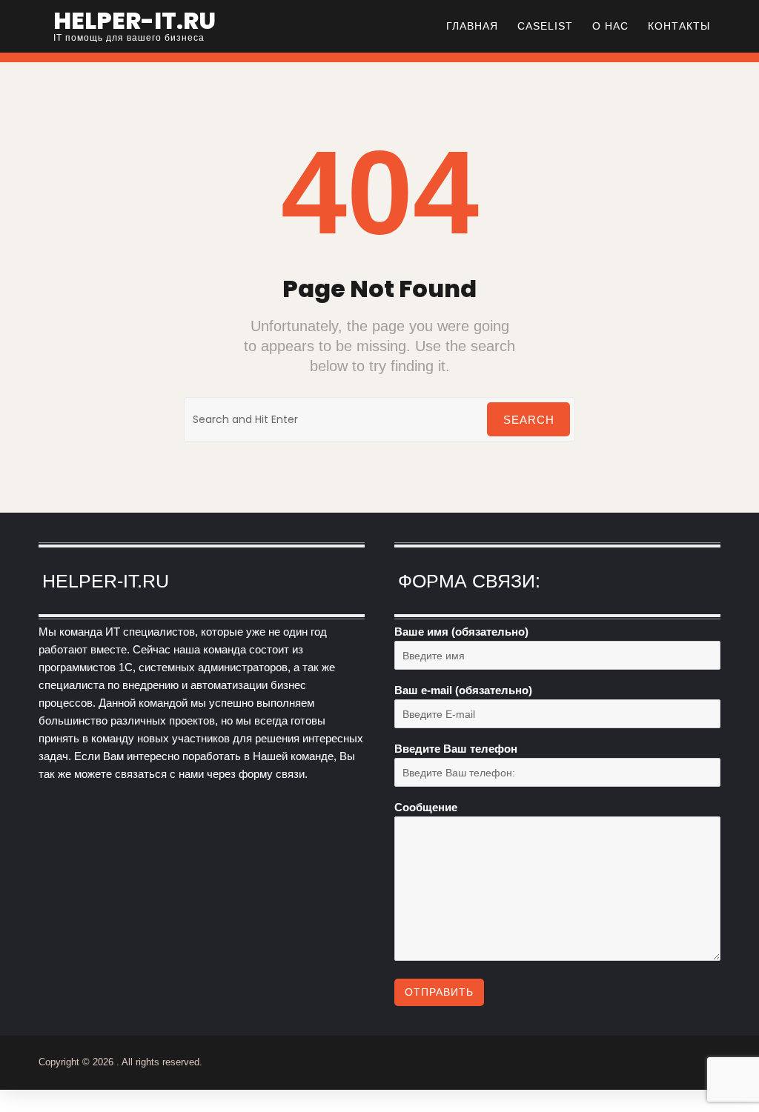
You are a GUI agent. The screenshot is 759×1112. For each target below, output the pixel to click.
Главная (472, 26)
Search (528, 419)
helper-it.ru (134, 20)
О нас (610, 26)
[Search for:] (379, 419)
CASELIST (545, 26)
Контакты (679, 26)
